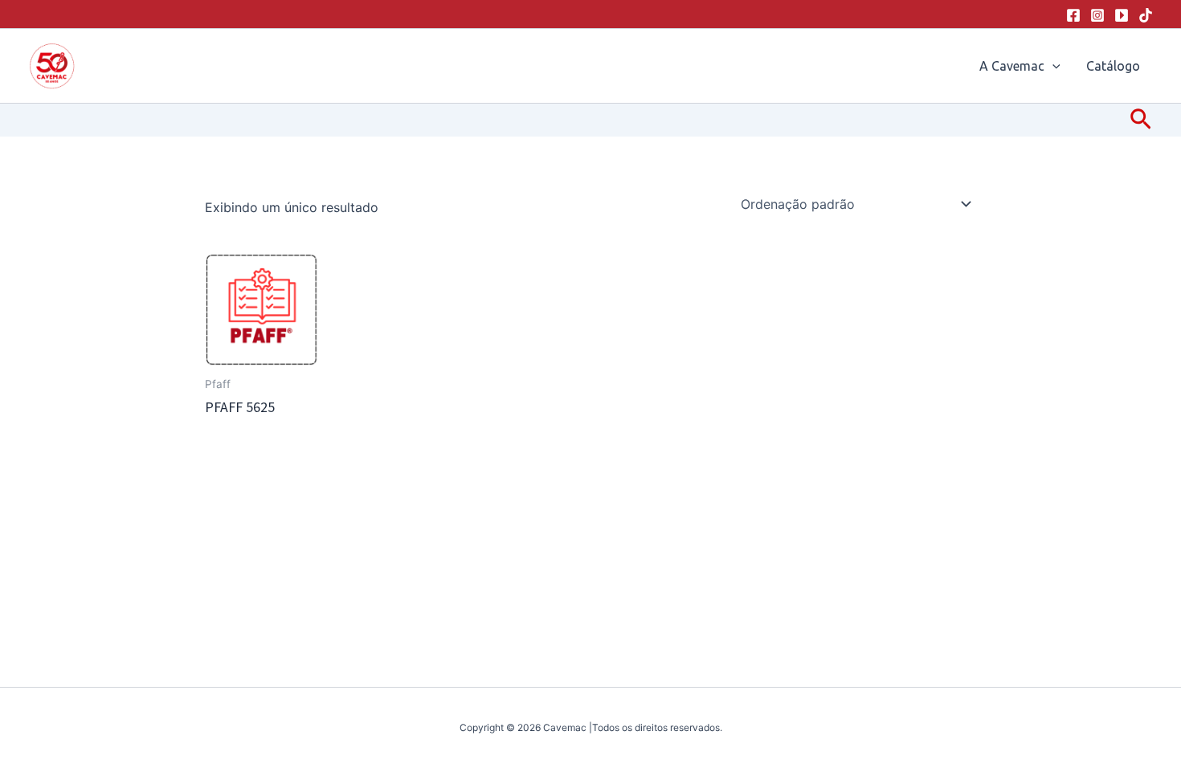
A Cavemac (1011, 66)
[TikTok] (1145, 15)
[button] (1052, 66)
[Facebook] (1073, 15)
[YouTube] (1121, 15)
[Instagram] (1097, 15)
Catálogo (1113, 66)
